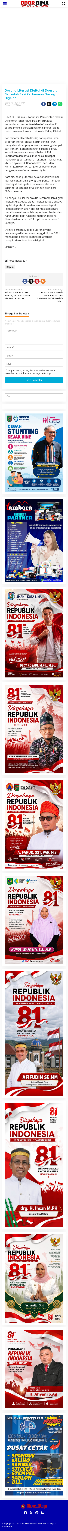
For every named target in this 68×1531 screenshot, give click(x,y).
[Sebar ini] (43, 104)
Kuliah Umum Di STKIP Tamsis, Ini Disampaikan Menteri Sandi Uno (17, 294)
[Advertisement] (34, 45)
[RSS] (43, 281)
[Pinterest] (37, 281)
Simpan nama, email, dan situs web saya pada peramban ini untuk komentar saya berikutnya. (30, 372)
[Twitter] (31, 281)
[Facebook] (25, 281)
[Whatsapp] (60, 104)
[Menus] (4, 3)
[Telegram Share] (54, 104)
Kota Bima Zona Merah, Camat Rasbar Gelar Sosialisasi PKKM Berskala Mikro (49, 295)
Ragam (8, 105)
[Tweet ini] (49, 104)
